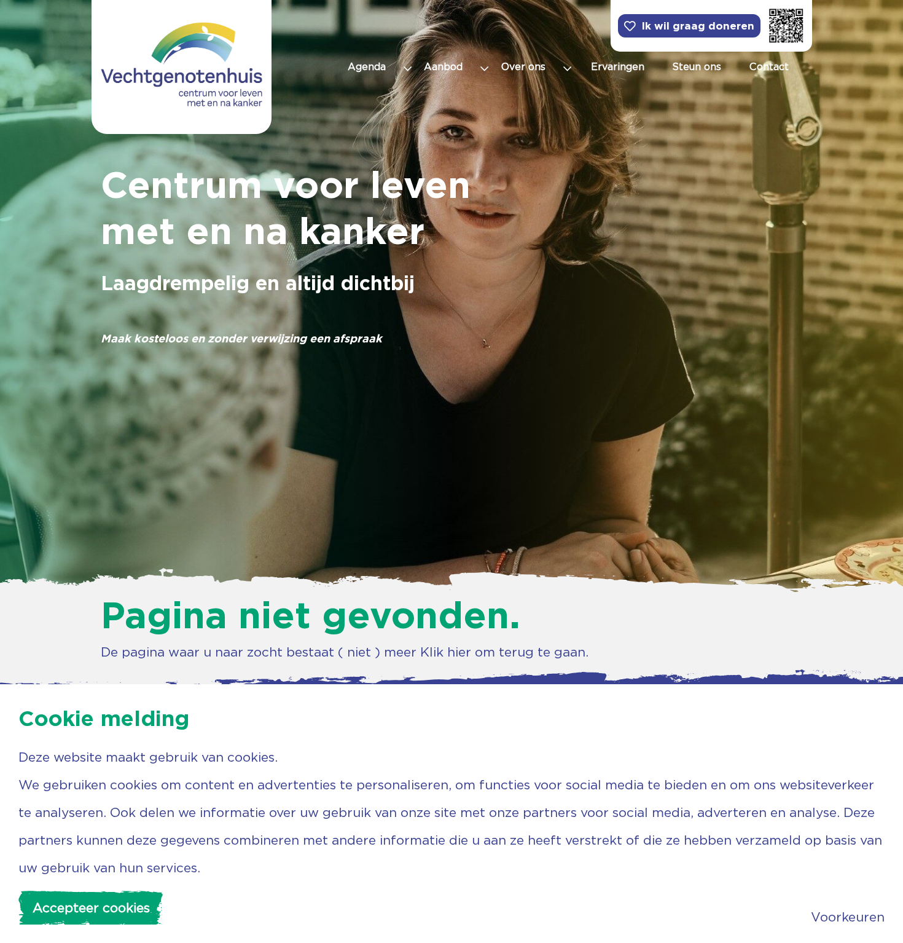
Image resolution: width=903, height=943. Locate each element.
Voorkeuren (848, 917)
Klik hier (445, 652)
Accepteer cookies (91, 907)
